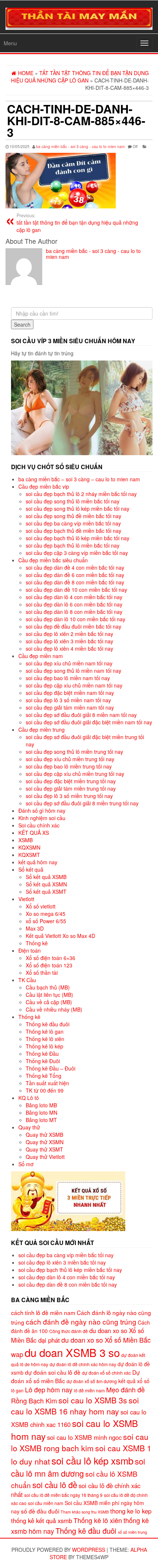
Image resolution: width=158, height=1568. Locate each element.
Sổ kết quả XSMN (46, 884)
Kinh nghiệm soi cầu (41, 818)
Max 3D (35, 928)
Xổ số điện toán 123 (49, 965)
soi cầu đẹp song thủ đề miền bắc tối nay (73, 516)
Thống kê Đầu (42, 1053)
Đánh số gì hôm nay (41, 810)
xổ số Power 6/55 (46, 921)
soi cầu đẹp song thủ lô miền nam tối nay (73, 670)
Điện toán (29, 950)
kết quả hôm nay (37, 862)
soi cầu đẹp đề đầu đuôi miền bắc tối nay (73, 626)
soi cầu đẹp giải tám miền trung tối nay (71, 788)
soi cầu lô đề (54, 1484)
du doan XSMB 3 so (72, 1352)
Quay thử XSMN (45, 1142)
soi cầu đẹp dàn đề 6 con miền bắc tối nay (75, 575)
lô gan (17, 1390)
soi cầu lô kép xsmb (92, 1460)
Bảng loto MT (41, 1120)
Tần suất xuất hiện (47, 1083)
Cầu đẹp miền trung (41, 729)
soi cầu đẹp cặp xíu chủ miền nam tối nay (74, 685)
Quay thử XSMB (44, 1134)
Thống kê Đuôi (43, 1061)
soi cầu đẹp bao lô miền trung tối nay (69, 766)
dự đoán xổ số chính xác (106, 1373)
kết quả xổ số (134, 1381)
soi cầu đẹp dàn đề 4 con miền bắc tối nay (75, 567)
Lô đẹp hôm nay (48, 1389)
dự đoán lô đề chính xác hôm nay (83, 1364)
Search (22, 324)
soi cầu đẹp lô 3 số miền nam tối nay (68, 700)
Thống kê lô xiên (45, 1039)
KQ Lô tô (28, 1097)
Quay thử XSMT (44, 1149)
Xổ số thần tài (42, 972)
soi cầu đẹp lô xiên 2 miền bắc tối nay (69, 633)
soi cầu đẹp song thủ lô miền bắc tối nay (72, 501)
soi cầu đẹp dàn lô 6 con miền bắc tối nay (74, 604)
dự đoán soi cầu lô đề (52, 1372)
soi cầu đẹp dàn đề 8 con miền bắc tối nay (75, 582)
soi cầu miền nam (45, 1503)
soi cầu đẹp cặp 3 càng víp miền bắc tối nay (77, 552)
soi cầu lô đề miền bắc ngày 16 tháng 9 (63, 1495)
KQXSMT (29, 854)
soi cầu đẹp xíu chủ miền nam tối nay (69, 663)
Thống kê (37, 943)
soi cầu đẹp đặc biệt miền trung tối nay (71, 781)
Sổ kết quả (30, 869)
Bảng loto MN (41, 1112)
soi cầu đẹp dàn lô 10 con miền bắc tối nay (75, 619)
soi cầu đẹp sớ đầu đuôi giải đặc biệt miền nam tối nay (89, 722)
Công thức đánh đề (68, 1331)
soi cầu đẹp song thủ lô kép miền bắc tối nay (77, 508)
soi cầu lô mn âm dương (78, 1467)
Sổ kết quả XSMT (46, 891)
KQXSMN (29, 847)
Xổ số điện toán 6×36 (50, 957)
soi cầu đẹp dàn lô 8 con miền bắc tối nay (74, 611)
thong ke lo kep (130, 1511)
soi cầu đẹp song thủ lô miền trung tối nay (74, 751)
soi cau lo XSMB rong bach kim (79, 1442)
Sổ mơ (25, 1164)
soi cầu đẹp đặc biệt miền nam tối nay (70, 692)
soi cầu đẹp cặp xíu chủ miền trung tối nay (75, 773)
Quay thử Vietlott (45, 1156)
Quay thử (29, 1127)
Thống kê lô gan (45, 1031)
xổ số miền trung (132, 1532)
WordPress (88, 1549)
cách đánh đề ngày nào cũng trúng (81, 1321)
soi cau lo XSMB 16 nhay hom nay (75, 1406)
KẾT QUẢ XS (33, 832)
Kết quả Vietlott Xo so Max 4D (60, 935)
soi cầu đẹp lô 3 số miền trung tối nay (69, 795)
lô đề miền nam (89, 1390)
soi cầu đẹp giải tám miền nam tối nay (70, 707)
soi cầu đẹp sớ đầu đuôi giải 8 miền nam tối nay (81, 714)
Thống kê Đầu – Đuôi (50, 1068)
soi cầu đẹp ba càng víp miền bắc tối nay (73, 523)
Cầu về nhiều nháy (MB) (54, 1009)
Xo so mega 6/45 (45, 913)
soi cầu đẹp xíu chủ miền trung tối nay (70, 759)
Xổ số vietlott (40, 906)
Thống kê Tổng (43, 1075)
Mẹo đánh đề (125, 1389)
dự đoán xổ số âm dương (92, 1381)
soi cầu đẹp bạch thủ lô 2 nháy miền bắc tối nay (81, 494)
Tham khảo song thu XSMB (85, 1512)
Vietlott (26, 899)
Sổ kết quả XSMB (46, 876)
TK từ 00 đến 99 (45, 1090)
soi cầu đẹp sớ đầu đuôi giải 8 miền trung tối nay (82, 803)
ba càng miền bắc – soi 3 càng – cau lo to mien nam (79, 479)
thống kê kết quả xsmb (41, 1520)
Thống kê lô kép (44, 1046)
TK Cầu (27, 980)
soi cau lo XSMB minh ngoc (84, 1437)
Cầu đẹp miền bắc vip (43, 486)
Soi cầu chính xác (39, 825)
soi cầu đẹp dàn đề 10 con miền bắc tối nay (76, 589)
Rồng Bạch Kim (34, 1400)
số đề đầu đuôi (40, 1511)
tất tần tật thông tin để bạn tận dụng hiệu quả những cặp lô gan (77, 222)
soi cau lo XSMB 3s (92, 1400)
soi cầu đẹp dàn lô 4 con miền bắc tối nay (74, 597)
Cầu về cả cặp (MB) (49, 1002)
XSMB (25, 840)
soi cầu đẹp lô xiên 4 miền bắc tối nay (69, 648)
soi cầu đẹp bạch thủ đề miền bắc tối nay (73, 530)
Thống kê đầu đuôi (47, 1024)
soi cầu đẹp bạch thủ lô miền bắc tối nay (72, 545)
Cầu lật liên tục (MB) (49, 994)
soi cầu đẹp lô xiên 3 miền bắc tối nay (69, 641)
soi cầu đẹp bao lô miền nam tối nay (68, 678)
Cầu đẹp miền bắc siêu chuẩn (53, 560)
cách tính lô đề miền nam (43, 1312)
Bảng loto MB (41, 1105)
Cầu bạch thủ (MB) (48, 987)
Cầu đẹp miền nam (40, 656)
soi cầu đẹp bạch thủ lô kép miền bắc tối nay (77, 538)
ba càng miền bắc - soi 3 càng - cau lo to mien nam (80, 146)
